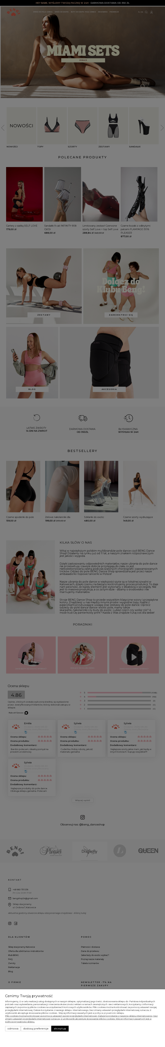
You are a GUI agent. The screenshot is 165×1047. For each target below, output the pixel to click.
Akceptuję (60, 1028)
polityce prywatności (105, 1013)
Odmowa (12, 1028)
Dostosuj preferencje (36, 1028)
